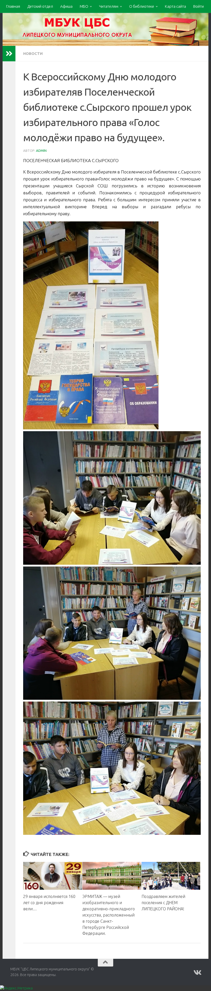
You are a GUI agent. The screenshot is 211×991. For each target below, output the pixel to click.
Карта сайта (175, 6)
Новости (33, 53)
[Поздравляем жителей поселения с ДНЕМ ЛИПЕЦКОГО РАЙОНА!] (171, 876)
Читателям (108, 6)
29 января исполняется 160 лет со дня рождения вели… (49, 902)
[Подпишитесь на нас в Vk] (197, 972)
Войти (198, 6)
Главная (13, 6)
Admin (41, 150)
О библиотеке (141, 6)
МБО (84, 6)
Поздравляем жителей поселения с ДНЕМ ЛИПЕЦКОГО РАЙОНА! (163, 902)
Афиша (66, 6)
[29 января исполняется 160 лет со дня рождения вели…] (52, 876)
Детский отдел (40, 6)
